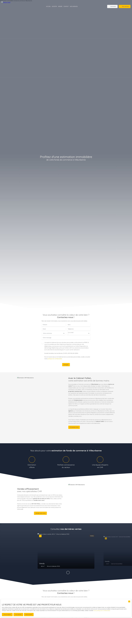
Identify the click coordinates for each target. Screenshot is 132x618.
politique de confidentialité (55, 358)
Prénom (45, 324)
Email (44, 329)
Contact (66, 6)
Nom (69, 324)
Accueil (48, 6)
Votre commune (47, 333)
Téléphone (70, 329)
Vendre (60, 6)
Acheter (54, 6)
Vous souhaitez (70, 332)
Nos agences (74, 6)
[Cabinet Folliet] (11, 6)
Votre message (47, 337)
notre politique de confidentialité (102, 610)
